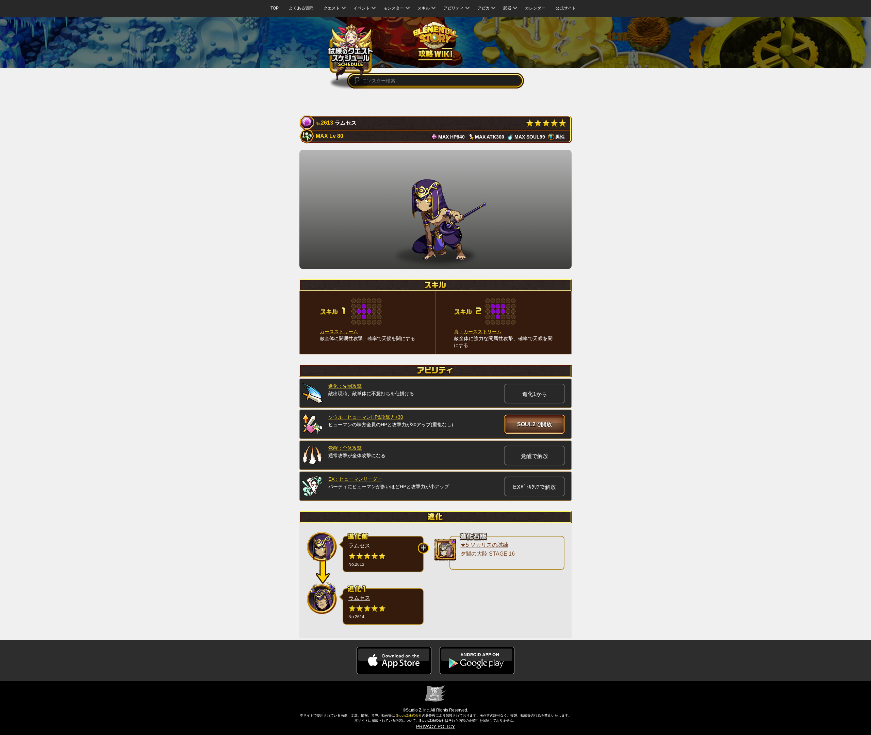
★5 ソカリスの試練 (484, 545)
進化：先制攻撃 (345, 386)
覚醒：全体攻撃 (345, 448)
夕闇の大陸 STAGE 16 (487, 554)
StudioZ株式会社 (409, 715)
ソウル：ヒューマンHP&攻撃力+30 (365, 417)
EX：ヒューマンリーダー (355, 479)
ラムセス (359, 545)
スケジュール (351, 51)
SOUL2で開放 (534, 424)
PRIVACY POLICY (435, 726)
